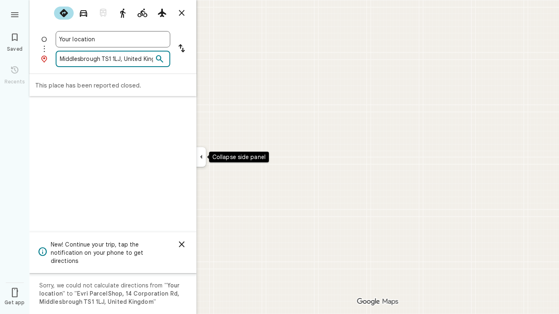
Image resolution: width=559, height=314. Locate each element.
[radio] (64, 13)
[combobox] (113, 39)
